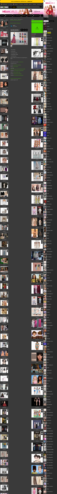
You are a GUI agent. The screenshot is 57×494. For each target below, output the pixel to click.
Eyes (47, 288)
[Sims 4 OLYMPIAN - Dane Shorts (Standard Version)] (37, 368)
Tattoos (48, 56)
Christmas (48, 328)
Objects (48, 359)
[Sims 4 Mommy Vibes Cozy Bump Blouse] (4, 286)
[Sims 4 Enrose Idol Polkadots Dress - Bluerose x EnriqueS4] (37, 312)
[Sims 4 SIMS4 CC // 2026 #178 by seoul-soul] (4, 177)
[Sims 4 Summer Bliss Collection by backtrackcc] (4, 143)
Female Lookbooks (50, 175)
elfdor (14, 25)
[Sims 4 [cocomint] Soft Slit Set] (4, 76)
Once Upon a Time (50, 341)
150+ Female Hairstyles (50, 412)
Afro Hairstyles (49, 256)
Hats (47, 481)
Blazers (48, 425)
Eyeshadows (49, 420)
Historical (48, 130)
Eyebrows (48, 309)
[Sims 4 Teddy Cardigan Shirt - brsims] (4, 194)
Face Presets (49, 304)
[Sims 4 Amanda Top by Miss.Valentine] (37, 267)
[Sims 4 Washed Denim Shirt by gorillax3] (4, 43)
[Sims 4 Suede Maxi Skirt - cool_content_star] (4, 345)
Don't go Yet (49, 45)
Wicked (48, 470)
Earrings (48, 349)
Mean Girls (46, 16)
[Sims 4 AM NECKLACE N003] (4, 59)
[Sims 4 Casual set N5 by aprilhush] (4, 152)
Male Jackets (49, 428)
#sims (4, 365)
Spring (48, 238)
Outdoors (48, 407)
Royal (47, 127)
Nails (47, 246)
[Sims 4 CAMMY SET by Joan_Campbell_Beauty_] (37, 233)
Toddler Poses (49, 370)
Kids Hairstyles (49, 254)
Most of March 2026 (50, 467)
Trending (21, 7)
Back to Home (49, 58)
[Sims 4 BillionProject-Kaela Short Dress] (4, 412)
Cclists (18, 7)
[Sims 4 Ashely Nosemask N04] (4, 84)
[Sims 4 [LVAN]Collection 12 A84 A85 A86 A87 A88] (37, 109)
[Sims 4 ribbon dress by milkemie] (37, 435)
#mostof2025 (51, 21)
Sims (47, 143)
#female (15, 23)
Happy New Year (49, 285)
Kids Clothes (49, 93)
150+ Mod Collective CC (50, 462)
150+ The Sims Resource (50, 444)
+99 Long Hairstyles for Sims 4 (50, 415)
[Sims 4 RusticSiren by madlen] (4, 336)
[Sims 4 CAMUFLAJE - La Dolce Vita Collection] (37, 132)
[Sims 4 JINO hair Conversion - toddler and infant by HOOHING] (37, 458)
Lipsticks (48, 330)
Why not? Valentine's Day (50, 486)
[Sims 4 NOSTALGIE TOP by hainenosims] (4, 420)
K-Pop (48, 193)
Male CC (48, 90)
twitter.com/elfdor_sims (16, 72)
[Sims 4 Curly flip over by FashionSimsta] (4, 269)
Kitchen (48, 346)
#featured (33, 36)
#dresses (18, 23)
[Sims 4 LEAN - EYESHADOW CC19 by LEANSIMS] (4, 24)
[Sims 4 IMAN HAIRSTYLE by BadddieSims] (4, 395)
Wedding (48, 151)
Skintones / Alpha (50, 230)
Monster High (49, 291)
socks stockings (39, 4)
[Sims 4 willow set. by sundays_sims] (4, 210)
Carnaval (48, 277)
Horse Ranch (49, 401)
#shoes (4, 264)
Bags (48, 335)
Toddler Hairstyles (50, 209)
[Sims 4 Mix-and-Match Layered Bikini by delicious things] (37, 345)
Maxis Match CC (49, 40)
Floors (48, 488)
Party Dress (49, 417)
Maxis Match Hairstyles (50, 148)
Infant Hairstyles (49, 219)
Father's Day (49, 272)
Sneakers (48, 354)
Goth (47, 77)
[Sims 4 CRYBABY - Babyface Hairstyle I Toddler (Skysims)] (37, 469)
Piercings (48, 338)
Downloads (28, 7)
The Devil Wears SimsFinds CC (50, 378)
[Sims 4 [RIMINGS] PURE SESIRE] (4, 437)
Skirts (48, 383)
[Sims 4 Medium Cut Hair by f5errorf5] (4, 135)
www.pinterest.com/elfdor (18, 73)
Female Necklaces (50, 351)
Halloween (48, 119)
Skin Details (48, 306)
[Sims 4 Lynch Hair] (37, 402)
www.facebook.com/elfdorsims (18, 75)
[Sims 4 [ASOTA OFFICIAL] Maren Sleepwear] (4, 168)
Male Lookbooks (49, 391)
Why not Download (50, 48)
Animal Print (49, 222)
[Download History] (40, 7)
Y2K (47, 74)
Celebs (48, 367)
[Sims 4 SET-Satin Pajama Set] (37, 222)
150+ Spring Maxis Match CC (50, 459)
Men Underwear (49, 473)
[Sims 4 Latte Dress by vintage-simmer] (4, 471)
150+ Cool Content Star (50, 441)
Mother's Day (49, 106)
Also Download (49, 69)
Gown (48, 114)
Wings (48, 483)
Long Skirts (48, 380)
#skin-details (4, 88)
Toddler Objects (49, 280)
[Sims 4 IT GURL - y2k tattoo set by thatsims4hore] (37, 143)
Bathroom (48, 314)
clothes (10, 4)
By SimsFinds (46, 21)
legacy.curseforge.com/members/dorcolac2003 (18, 69)
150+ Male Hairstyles (50, 430)
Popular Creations (50, 51)
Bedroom (48, 320)
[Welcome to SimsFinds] (4, 7)
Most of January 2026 (50, 491)
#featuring (2, 19)
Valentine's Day (49, 37)
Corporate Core (49, 72)
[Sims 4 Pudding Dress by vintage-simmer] (37, 154)
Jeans (48, 235)
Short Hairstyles (49, 404)
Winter (48, 267)
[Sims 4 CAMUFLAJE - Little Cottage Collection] (4, 303)
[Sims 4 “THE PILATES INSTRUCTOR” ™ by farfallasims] (37, 390)
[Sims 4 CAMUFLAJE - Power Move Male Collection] (4, 445)
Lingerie (48, 233)
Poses (48, 153)
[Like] (7, 21)
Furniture (48, 101)
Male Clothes (49, 159)
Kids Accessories (49, 251)
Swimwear (48, 206)
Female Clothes (49, 109)
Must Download (49, 64)
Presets (48, 301)
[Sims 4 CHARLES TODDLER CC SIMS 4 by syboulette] (4, 93)
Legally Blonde (49, 180)
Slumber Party (49, 138)
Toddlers (48, 124)
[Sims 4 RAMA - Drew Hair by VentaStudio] (37, 188)
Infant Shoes (49, 248)
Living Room (48, 396)
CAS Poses (48, 409)
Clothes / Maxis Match (50, 122)
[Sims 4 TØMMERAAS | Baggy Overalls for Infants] (37, 300)
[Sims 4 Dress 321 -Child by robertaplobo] (4, 462)
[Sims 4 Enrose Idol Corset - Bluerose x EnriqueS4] (37, 75)
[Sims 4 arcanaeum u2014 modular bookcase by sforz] (4, 244)
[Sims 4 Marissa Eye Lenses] (4, 110)
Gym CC (48, 85)
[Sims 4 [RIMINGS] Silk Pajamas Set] (37, 64)
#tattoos (37, 148)
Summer (48, 80)
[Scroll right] (42, 15)
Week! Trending (49, 446)
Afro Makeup (49, 296)
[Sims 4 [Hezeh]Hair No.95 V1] (4, 202)
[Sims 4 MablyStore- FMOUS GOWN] (37, 199)
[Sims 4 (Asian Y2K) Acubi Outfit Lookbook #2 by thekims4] (4, 370)
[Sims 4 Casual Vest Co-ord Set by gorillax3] (4, 429)
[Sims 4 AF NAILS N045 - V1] (4, 454)
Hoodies (48, 312)
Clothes (48, 111)
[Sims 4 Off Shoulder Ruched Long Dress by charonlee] (37, 42)
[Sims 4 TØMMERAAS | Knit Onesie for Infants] (37, 210)
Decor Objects (49, 372)
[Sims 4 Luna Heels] (4, 261)
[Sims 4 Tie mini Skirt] (4, 328)
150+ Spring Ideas (50, 465)
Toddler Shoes (49, 243)
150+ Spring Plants (50, 457)
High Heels (48, 132)
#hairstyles (4, 206)
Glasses (48, 333)
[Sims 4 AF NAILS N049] (4, 479)
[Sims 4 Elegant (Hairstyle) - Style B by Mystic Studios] (4, 403)
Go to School (49, 82)
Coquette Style (49, 188)
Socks (48, 317)
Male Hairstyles (49, 185)
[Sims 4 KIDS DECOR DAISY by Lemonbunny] (4, 227)
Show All (7, 19)
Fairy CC (48, 164)
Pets (47, 283)
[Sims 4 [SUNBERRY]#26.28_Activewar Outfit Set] (37, 177)
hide (55, 16)
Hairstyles (48, 140)
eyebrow (30, 4)
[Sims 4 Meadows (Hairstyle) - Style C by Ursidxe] (4, 51)
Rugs (47, 388)
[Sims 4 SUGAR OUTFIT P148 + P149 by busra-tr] (4, 34)
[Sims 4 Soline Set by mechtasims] (4, 219)
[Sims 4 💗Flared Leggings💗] (37, 289)
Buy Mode (49, 31)
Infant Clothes (49, 204)
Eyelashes (48, 211)
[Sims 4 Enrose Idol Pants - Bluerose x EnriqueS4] (37, 480)
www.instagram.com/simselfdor (19, 70)
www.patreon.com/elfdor (17, 65)
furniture (21, 4)
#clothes (4, 38)
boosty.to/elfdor (15, 66)
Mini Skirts (48, 386)
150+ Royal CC (49, 423)
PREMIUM (14, 7)
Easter (48, 343)
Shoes (48, 135)
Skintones (48, 227)
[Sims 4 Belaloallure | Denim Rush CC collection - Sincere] (4, 278)
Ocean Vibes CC (49, 322)
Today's (48, 26)
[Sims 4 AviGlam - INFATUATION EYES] (37, 357)
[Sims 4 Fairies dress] (4, 68)
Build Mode (49, 182)
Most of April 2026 (50, 433)
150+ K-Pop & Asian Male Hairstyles (50, 198)
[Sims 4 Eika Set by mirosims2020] (4, 487)
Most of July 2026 (49, 325)
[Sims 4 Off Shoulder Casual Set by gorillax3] (37, 447)
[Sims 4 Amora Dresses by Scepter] (37, 98)
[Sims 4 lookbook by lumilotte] (37, 244)
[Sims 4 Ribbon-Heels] (37, 165)
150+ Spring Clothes (50, 452)
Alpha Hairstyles (49, 196)
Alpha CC (48, 23)
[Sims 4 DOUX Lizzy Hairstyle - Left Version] (4, 320)
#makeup (4, 27)
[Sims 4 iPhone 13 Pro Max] (37, 120)
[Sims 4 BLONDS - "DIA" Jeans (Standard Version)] (37, 255)
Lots (47, 217)
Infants (48, 169)
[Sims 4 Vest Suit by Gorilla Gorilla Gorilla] (4, 118)
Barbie (48, 190)
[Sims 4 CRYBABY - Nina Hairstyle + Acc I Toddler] (37, 379)
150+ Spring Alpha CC (50, 454)
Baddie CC (48, 66)
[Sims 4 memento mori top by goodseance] (37, 53)
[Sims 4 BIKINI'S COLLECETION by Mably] (4, 160)
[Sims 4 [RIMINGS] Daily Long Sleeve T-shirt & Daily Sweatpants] (4, 126)
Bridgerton (48, 225)
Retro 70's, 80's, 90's (50, 161)
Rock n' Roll (48, 259)
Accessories (49, 167)
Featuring (48, 61)
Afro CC (48, 156)
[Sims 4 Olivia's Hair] (37, 334)
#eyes (4, 113)
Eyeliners (48, 475)
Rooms (48, 275)
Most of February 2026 (50, 478)
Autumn (48, 262)
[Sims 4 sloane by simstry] (37, 278)
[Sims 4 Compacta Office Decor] (4, 101)
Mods (25, 7)
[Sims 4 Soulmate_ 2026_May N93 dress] (4, 378)
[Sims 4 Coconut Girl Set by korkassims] (37, 87)
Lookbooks (48, 177)
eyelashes (34, 4)
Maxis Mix (48, 35)
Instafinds (48, 399)
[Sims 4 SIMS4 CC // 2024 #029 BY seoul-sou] (4, 252)
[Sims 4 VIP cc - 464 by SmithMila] (4, 294)
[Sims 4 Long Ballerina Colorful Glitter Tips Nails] (4, 353)
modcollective (4, 4)
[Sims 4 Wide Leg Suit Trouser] (37, 323)
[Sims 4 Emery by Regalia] (4, 185)
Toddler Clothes (49, 172)
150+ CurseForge (49, 438)
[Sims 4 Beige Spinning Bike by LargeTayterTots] (4, 311)
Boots (48, 264)
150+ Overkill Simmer (50, 436)
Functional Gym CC (50, 293)
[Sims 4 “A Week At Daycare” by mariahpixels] (37, 413)
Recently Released (50, 28)
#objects (4, 105)
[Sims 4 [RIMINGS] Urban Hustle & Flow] (37, 424)
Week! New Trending (50, 449)
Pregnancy (48, 103)
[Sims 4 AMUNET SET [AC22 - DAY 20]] (4, 236)
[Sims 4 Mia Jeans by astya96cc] (4, 387)
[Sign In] (42, 7)
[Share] (7, 22)
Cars (47, 375)
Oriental (48, 201)
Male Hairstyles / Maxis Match (50, 214)
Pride (48, 362)
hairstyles (16, 4)
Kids (47, 95)
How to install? (33, 34)
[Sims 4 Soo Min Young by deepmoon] (4, 362)
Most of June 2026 (50, 357)
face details (26, 4)
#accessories (4, 63)
